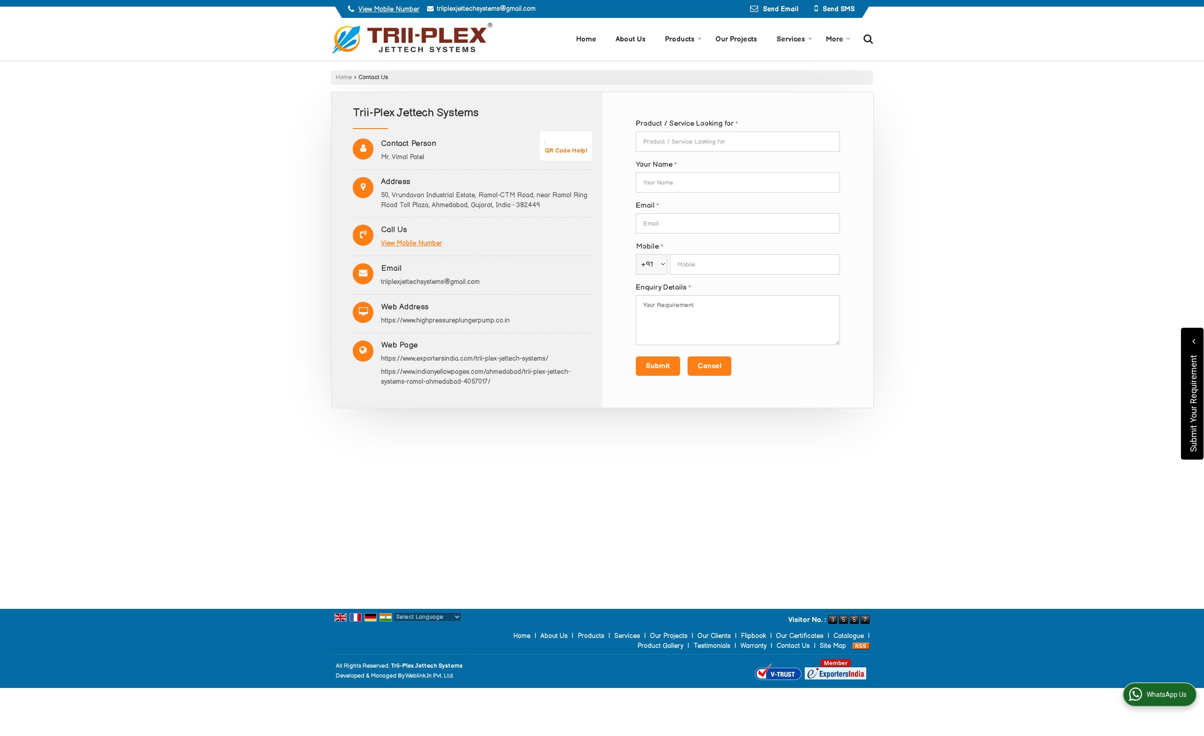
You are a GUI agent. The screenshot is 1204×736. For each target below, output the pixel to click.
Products (680, 39)
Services (790, 39)
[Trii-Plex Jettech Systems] (412, 39)
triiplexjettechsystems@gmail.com (486, 9)
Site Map (833, 646)
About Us (631, 39)
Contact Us (793, 646)
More (834, 39)
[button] (389, 9)
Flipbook (753, 636)
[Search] (867, 38)
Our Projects (736, 39)
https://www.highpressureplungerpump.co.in (445, 320)
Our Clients (714, 636)
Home (586, 39)
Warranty (753, 646)
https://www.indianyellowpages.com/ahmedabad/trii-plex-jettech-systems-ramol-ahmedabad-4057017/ (475, 377)
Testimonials (711, 646)
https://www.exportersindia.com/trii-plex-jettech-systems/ (464, 359)
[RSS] (861, 646)
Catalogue (848, 636)
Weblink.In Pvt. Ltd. (429, 675)
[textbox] (738, 141)
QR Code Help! (566, 150)
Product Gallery (660, 646)
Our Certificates (800, 636)
